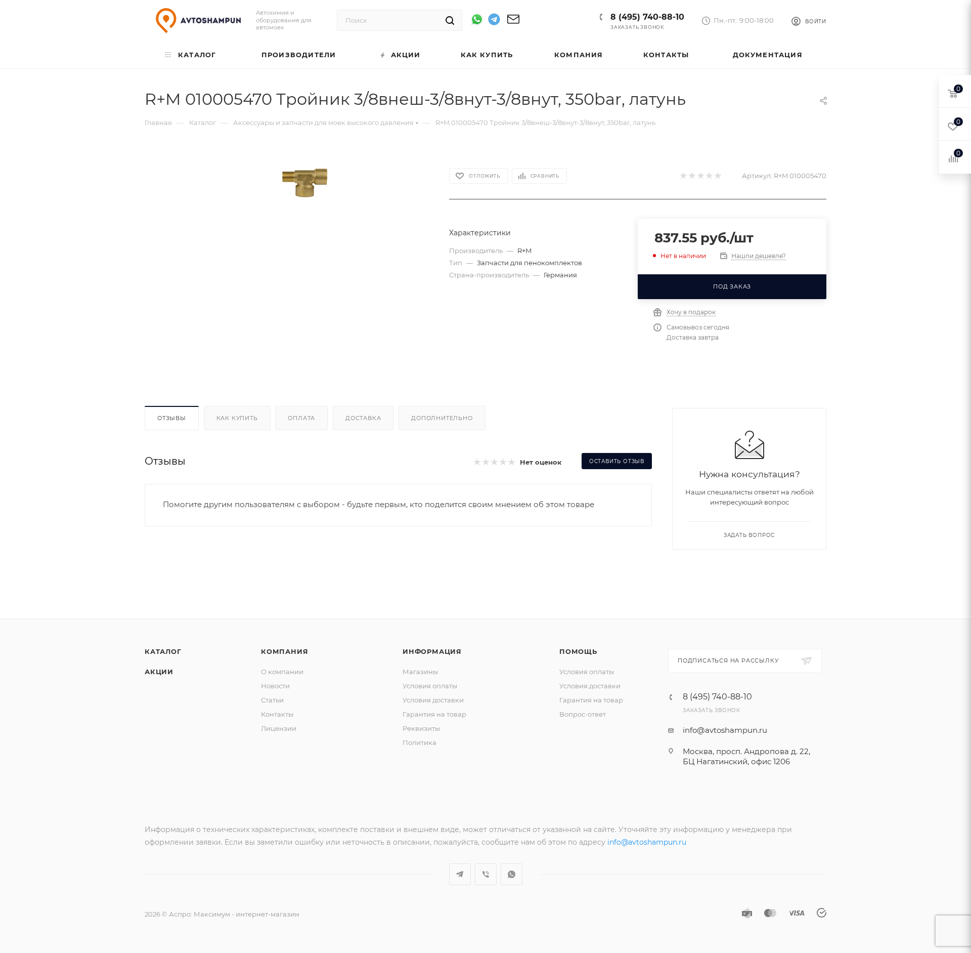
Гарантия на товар (434, 714)
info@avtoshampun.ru (725, 730)
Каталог (163, 651)
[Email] (513, 22)
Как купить (237, 418)
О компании (282, 672)
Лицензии (278, 728)
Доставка (363, 418)
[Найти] (449, 20)
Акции (159, 672)
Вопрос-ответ (582, 714)
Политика (419, 742)
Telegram (460, 874)
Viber (486, 874)
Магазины (420, 672)
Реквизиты (421, 728)
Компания (284, 651)
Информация (432, 651)
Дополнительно (441, 418)
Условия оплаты (430, 686)
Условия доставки (433, 700)
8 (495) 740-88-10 (647, 17)
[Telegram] (494, 21)
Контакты (277, 714)
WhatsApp (511, 874)
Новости (275, 686)
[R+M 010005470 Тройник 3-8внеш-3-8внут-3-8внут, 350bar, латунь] (304, 183)
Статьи (272, 700)
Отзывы (171, 418)
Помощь (578, 651)
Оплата (301, 418)
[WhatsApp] (477, 19)
